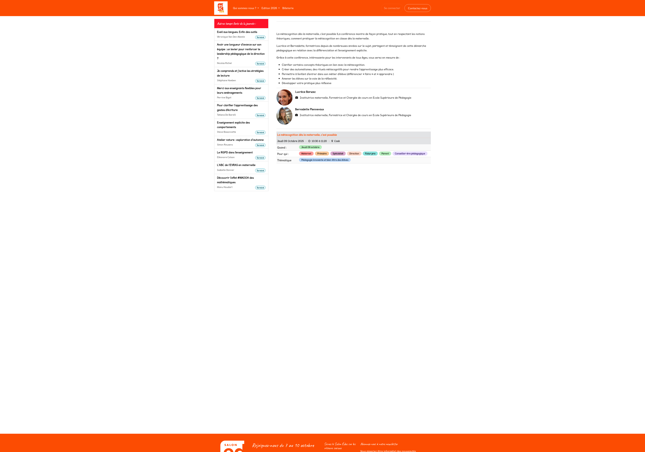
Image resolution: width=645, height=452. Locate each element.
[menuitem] (246, 8)
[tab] (236, 23)
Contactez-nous (417, 8)
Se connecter (392, 8)
